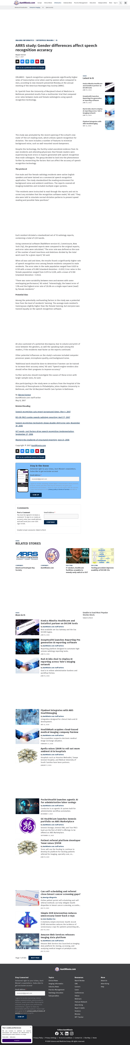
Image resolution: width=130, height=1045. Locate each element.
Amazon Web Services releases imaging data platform (58, 936)
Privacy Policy (38, 1038)
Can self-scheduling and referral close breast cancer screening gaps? (61, 893)
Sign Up (36, 495)
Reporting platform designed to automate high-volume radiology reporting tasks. (60, 650)
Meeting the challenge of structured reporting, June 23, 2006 (42, 440)
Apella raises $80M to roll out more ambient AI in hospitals (60, 750)
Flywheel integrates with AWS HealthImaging (92, 123)
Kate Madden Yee (49, 919)
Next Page (35, 958)
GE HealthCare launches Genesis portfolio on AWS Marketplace (58, 820)
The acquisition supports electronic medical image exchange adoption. (59, 739)
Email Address (35, 475)
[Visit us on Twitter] (61, 1033)
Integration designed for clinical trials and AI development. (59, 720)
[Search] (120, 3)
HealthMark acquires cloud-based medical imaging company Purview (59, 731)
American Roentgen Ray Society (25, 569)
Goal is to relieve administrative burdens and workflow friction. (59, 672)
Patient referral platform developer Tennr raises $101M (60, 841)
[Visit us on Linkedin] (66, 1033)
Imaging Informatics (25, 40)
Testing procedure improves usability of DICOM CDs (102, 569)
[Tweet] (32, 61)
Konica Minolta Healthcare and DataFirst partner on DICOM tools (92, 86)
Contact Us (78, 1038)
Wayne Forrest (21, 55)
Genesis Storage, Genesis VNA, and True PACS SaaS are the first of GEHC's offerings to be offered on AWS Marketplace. (59, 830)
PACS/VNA (69, 565)
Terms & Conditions (65, 1038)
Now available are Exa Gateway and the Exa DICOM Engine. (58, 631)
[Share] (22, 61)
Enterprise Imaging (45, 40)
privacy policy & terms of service (58, 489)
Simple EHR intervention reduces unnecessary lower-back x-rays (59, 914)
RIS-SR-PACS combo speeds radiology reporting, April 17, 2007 (43, 417)
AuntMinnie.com (38, 445)
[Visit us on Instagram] (71, 1033)
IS (56, 40)
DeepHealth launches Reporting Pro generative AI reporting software (92, 98)
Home (95, 1038)
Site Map (87, 1038)
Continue (51, 522)
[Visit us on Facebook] (57, 1033)
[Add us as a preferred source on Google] (42, 61)
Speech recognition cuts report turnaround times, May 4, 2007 (43, 412)
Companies (19, 565)
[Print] (17, 61)
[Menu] (125, 3)
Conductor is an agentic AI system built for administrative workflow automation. (58, 810)
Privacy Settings (51, 1038)
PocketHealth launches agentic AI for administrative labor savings (59, 801)
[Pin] (37, 61)
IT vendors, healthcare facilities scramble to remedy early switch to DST (77, 570)
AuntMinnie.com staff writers (53, 627)
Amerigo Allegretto (50, 897)
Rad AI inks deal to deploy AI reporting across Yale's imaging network (92, 111)
